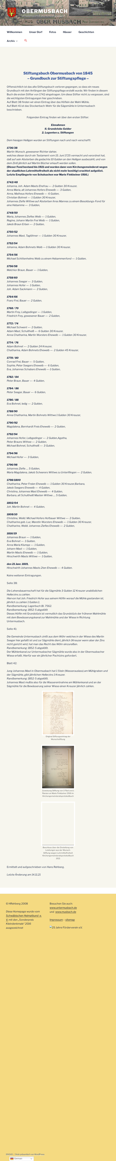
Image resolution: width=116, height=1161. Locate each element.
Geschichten (86, 32)
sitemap (70, 1078)
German (18, 1158)
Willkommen (14, 32)
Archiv (11, 40)
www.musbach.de (65, 1070)
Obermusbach (45, 11)
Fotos (52, 32)
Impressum (56, 1078)
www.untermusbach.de (63, 1066)
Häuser (67, 32)
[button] (25, 40)
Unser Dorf (35, 32)
